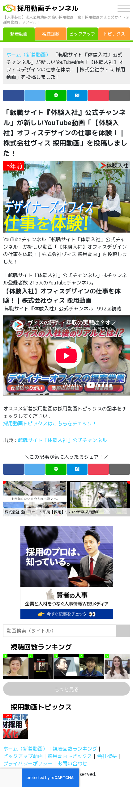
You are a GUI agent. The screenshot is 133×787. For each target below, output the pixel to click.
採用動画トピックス (70, 756)
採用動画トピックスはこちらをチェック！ (50, 423)
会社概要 (107, 756)
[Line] (55, 95)
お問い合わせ (72, 763)
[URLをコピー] (119, 95)
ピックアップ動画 (23, 756)
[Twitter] (34, 95)
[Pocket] (98, 95)
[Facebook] (13, 95)
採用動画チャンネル (47, 8)
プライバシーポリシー (28, 763)
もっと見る (66, 689)
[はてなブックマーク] (77, 95)
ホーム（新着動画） (28, 54)
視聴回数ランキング (75, 748)
